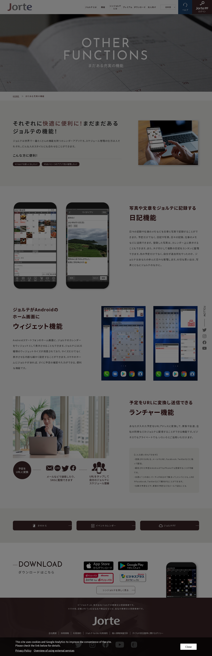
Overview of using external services (54, 650)
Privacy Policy (23, 650)
